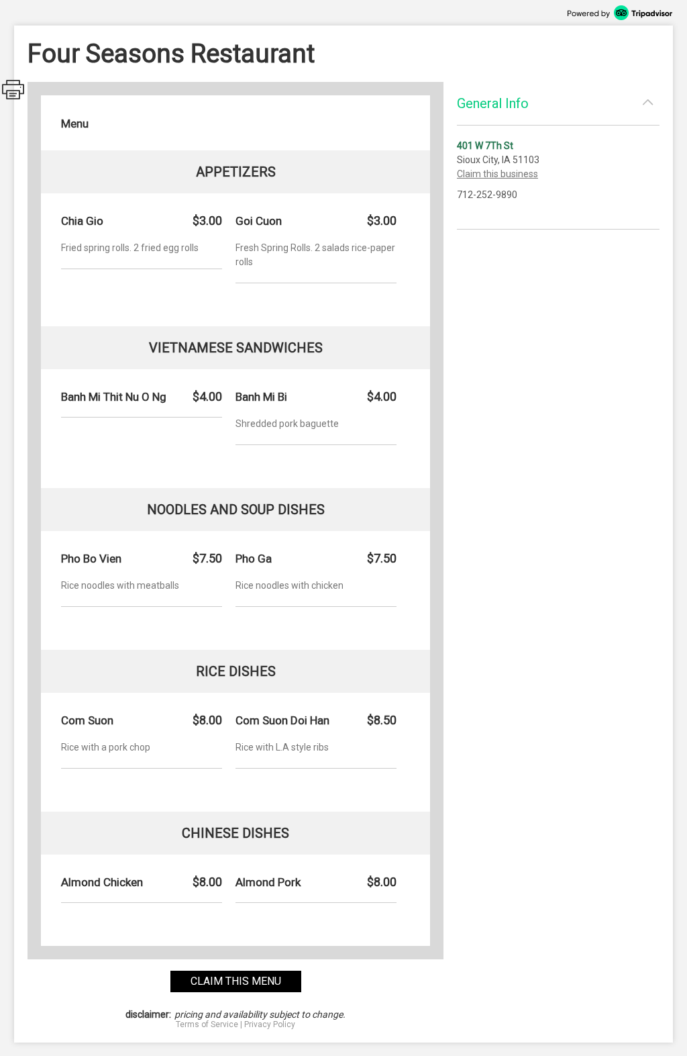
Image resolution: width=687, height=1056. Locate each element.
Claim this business (497, 174)
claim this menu (236, 981)
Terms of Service (207, 1024)
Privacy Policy (269, 1024)
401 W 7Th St (485, 145)
